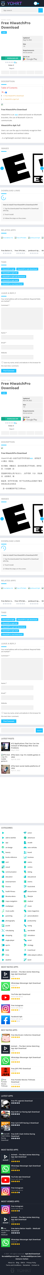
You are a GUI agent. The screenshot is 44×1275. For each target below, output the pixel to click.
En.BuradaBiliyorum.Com (31, 1256)
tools (9, 20)
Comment (5, 305)
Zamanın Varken (22, 1259)
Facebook (5, 72)
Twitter (14, 72)
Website (4, 353)
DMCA (23, 1263)
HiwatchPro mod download (12, 284)
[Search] (40, 10)
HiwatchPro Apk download (27, 269)
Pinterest (22, 72)
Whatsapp (39, 72)
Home (3, 20)
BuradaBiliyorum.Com (10, 1256)
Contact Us (35, 1265)
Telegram (30, 72)
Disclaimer (26, 1265)
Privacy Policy (31, 1263)
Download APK (12, 58)
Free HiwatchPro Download (14, 96)
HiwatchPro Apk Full (12, 99)
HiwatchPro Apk (8, 269)
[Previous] (2, 168)
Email (3, 343)
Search (39, 730)
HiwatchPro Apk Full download (13, 276)
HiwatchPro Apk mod (10, 280)
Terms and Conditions (13, 1265)
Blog (17, 1263)
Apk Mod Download (32, 1254)
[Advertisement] (22, 800)
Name (4, 333)
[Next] (42, 168)
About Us (11, 1263)
